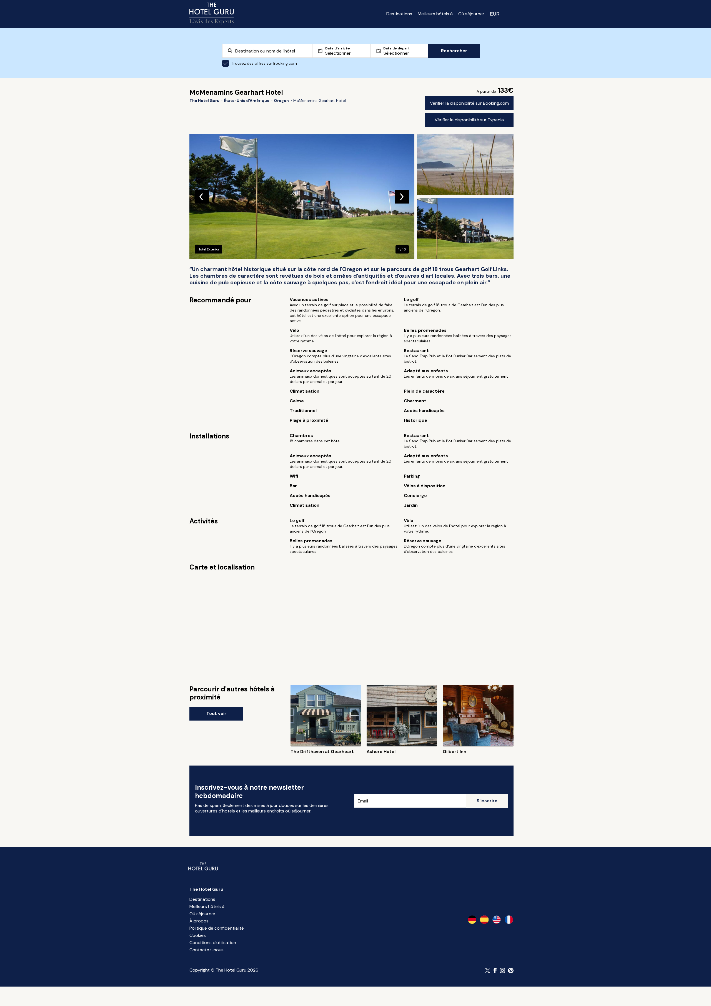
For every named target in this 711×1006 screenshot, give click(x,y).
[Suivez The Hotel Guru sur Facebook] (495, 970)
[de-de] (472, 919)
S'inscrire (487, 801)
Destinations (399, 14)
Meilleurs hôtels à (435, 14)
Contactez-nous (206, 950)
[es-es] (484, 919)
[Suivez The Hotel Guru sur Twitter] (488, 970)
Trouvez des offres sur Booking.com (264, 63)
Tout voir (216, 713)
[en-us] (496, 919)
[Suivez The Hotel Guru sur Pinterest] (511, 970)
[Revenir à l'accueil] (211, 14)
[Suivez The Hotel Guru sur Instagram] (502, 970)
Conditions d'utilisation (212, 942)
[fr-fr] (509, 919)
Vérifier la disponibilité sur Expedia (469, 120)
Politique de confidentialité (216, 928)
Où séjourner (471, 14)
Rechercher (454, 51)
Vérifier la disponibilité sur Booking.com (469, 103)
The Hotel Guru (206, 889)
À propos (199, 921)
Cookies (197, 935)
